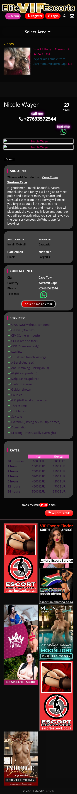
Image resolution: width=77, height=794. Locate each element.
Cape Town (50, 177)
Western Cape (17, 182)
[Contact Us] (72, 16)
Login (55, 16)
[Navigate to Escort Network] (21, 592)
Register (36, 16)
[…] (70, 64)
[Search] (64, 16)
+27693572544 (40, 118)
